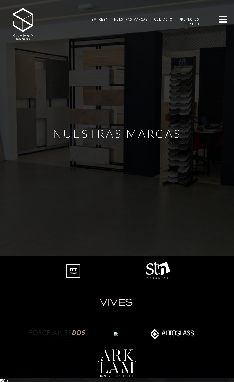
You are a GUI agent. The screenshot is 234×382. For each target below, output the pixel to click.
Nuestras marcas (131, 19)
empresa (100, 19)
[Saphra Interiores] (23, 23)
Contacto (163, 19)
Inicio (194, 24)
